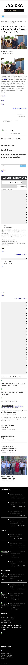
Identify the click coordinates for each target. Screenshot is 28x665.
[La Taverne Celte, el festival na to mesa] (5, 511)
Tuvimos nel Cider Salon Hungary (17, 562)
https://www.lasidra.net (15, 133)
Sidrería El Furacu (7, 150)
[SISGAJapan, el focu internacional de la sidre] (5, 493)
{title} (2, 100)
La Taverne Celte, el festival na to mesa (16, 512)
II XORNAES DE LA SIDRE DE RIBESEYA (11, 120)
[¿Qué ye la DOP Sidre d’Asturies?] (14, 423)
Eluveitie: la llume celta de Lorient (17, 503)
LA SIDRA (14, 5)
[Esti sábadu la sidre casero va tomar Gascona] (5, 542)
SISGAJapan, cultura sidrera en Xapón (16, 535)
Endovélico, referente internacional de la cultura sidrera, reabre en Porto (8, 448)
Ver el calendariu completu (20, 108)
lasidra (12, 131)
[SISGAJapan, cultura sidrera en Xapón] (5, 534)
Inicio (2, 21)
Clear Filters (22, 186)
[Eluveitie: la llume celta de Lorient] (5, 502)
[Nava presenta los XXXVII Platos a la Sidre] (5, 553)
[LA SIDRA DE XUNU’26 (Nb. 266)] (14, 434)
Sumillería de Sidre (7, 405)
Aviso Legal (4, 658)
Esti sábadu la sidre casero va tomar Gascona (17, 544)
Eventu (6, 21)
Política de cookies (5, 653)
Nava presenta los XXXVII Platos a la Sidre (17, 552)
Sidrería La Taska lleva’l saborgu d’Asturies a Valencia (17, 576)
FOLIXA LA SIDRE (21, 115)
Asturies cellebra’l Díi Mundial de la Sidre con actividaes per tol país (8, 478)
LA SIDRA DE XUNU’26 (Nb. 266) (8, 437)
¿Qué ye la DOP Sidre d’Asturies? (7, 426)
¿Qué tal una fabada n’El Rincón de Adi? (17, 594)
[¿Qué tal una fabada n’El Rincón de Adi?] (5, 595)
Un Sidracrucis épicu (8, 145)
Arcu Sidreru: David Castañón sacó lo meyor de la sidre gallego (13, 156)
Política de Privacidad (6, 655)
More (2, 104)
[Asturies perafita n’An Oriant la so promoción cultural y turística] (5, 519)
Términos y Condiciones (7, 657)
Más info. (3, 96)
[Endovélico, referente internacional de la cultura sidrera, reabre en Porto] (14, 444)
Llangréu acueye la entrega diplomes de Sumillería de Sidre (14, 412)
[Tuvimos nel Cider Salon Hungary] (5, 561)
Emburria (5, 79)
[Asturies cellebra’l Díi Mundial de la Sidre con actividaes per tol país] (14, 465)
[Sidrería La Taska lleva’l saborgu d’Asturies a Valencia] (5, 576)
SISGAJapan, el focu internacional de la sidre (17, 495)
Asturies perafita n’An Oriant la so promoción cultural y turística (17, 522)
